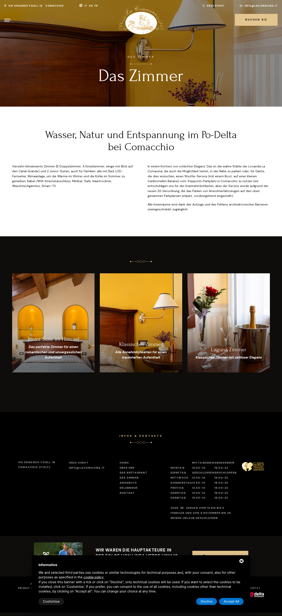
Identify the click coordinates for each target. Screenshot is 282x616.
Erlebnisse (129, 488)
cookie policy (93, 577)
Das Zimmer (129, 477)
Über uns (127, 468)
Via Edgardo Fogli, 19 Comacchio (35, 5)
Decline (207, 601)
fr (97, 5)
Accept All (231, 601)
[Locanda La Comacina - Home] (141, 19)
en (91, 5)
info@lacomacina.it (261, 5)
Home (124, 462)
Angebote (128, 483)
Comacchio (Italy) (36, 465)
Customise (51, 601)
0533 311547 (215, 5)
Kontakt (127, 493)
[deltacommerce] (256, 594)
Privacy (24, 588)
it (86, 5)
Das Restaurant (133, 472)
